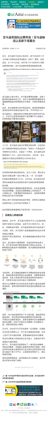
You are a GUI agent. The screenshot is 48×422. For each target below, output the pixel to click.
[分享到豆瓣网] (25, 404)
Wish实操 (24, 4)
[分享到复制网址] (36, 404)
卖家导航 (4, 2)
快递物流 (31, 2)
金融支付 (41, 2)
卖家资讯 (22, 2)
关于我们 (21, 408)
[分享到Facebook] (29, 404)
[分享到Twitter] (32, 404)
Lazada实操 (17, 6)
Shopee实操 (5, 6)
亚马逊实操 (5, 4)
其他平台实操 (29, 6)
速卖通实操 (35, 4)
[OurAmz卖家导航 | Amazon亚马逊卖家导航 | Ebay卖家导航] (24, 18)
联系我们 (27, 408)
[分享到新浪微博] (14, 404)
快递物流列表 (41, 48)
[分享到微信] (21, 404)
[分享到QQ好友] (18, 404)
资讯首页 (13, 2)
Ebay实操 (15, 4)
